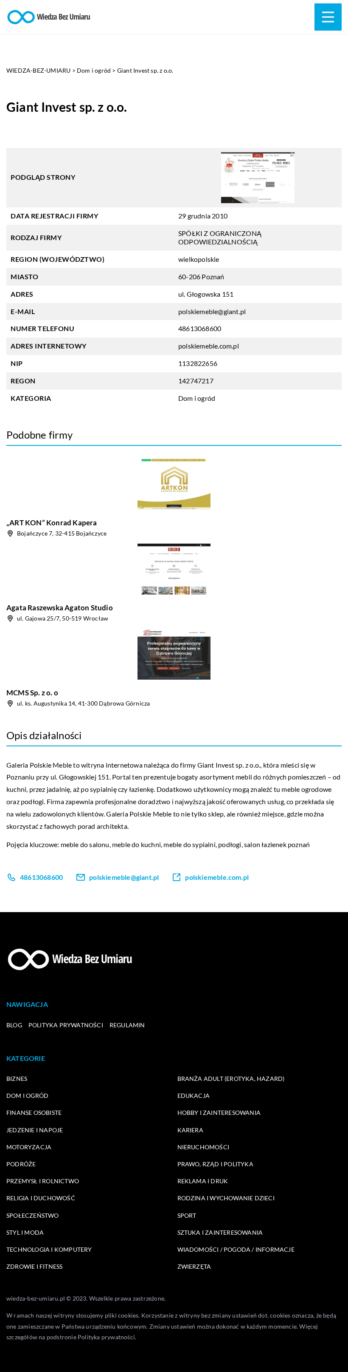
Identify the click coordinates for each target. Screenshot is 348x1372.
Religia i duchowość (40, 1198)
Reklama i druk (202, 1181)
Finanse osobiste (34, 1112)
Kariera (190, 1130)
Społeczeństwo (32, 1215)
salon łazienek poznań (277, 844)
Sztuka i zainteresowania (220, 1232)
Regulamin (127, 1025)
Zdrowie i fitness (34, 1266)
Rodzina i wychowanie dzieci (226, 1198)
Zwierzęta (194, 1266)
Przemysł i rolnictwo (42, 1181)
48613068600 (199, 328)
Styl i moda (25, 1232)
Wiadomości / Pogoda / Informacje (236, 1249)
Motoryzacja (28, 1147)
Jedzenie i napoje (34, 1130)
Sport (186, 1215)
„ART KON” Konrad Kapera (51, 522)
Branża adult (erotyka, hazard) (231, 1078)
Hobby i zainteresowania (219, 1112)
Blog (14, 1025)
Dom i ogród (196, 398)
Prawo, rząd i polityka (215, 1164)
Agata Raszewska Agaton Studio (59, 607)
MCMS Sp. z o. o (32, 692)
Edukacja (193, 1095)
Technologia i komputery (49, 1249)
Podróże (21, 1164)
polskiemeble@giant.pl (212, 311)
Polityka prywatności (65, 1025)
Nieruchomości (203, 1147)
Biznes (16, 1078)
